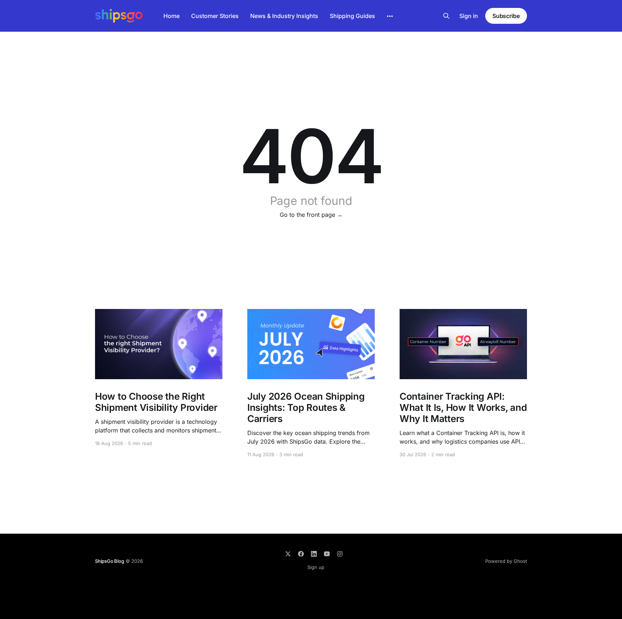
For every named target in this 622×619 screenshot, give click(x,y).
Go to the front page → (311, 214)
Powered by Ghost (506, 561)
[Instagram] (340, 554)
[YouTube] (327, 554)
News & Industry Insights (284, 15)
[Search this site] (446, 16)
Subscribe (506, 15)
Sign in (468, 15)
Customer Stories (215, 15)
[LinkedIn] (314, 554)
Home (171, 15)
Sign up (315, 567)
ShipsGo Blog (109, 561)
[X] (288, 554)
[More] (389, 16)
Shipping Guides (352, 15)
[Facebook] (301, 554)
